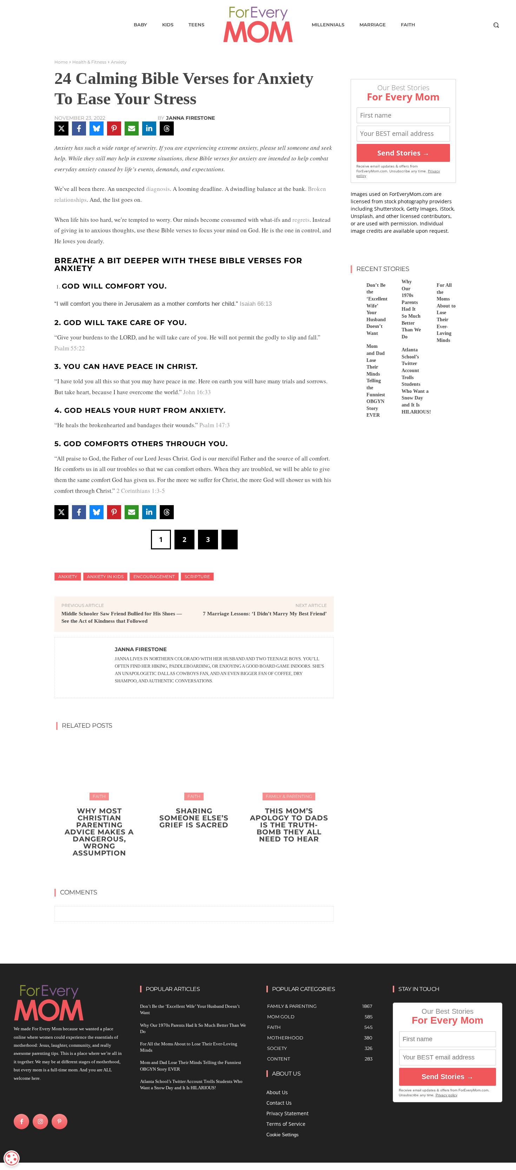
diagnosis (158, 189)
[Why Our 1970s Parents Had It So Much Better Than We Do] (391, 286)
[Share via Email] (132, 128)
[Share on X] (61, 128)
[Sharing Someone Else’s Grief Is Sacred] (194, 767)
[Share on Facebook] (79, 128)
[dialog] (12, 1158)
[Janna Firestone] (85, 667)
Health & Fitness (89, 62)
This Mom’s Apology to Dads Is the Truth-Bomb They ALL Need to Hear (289, 825)
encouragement (154, 576)
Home (61, 62)
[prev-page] (187, 869)
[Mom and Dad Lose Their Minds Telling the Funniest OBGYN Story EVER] (356, 351)
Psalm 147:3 (214, 425)
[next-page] (198, 869)
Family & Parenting (289, 796)
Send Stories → (403, 153)
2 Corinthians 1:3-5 (141, 491)
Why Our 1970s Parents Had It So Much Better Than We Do (411, 309)
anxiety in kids (105, 576)
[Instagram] (40, 1121)
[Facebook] (21, 1121)
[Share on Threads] (167, 128)
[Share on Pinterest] (114, 128)
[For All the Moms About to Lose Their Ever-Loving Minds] (426, 286)
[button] (496, 25)
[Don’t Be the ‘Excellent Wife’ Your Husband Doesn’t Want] (356, 286)
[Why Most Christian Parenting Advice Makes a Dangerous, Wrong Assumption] (99, 767)
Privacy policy (446, 1095)
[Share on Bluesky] (97, 128)
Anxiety (119, 62)
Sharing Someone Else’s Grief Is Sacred (194, 818)
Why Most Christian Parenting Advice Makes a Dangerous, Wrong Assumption (99, 832)
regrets (301, 220)
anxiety (67, 576)
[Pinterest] (59, 1121)
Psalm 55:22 (69, 348)
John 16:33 (197, 392)
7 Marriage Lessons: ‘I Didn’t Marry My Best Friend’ (265, 613)
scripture (197, 576)
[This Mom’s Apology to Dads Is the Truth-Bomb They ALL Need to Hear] (289, 767)
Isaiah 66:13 (256, 303)
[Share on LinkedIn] (149, 128)
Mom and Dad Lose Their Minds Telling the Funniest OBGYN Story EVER (375, 381)
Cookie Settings (282, 1134)
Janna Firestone (190, 117)
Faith (99, 796)
